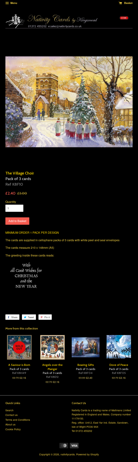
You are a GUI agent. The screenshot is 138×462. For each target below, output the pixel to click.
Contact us (11, 415)
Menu (13, 3)
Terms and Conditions (17, 419)
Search (9, 410)
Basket (128, 3)
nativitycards (68, 454)
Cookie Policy (13, 429)
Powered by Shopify (87, 454)
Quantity (10, 202)
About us (10, 424)
